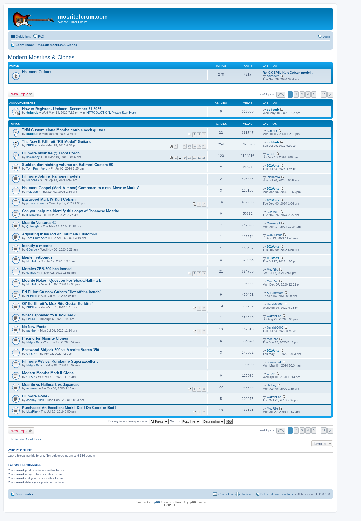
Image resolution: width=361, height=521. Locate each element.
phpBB (155, 502)
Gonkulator (274, 235)
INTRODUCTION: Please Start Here (111, 112)
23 (189, 146)
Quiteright (32, 226)
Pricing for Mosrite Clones (45, 338)
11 (194, 157)
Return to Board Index (26, 439)
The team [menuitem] (246, 494)
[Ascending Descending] (213, 421)
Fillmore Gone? (35, 396)
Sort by (175, 421)
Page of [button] (280, 95)
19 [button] (323, 94)
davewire (273, 76)
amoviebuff (274, 362)
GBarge (31, 249)
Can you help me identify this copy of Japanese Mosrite (70, 211)
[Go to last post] (281, 109)
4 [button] (308, 94)
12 (199, 157)
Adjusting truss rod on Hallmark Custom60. (60, 234)
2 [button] (296, 94)
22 (184, 146)
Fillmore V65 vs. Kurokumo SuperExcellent (60, 361)
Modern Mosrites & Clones (41, 57)
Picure (30, 319)
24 (194, 146)
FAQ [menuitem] (41, 36)
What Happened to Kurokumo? (49, 315)
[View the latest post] (281, 76)
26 (203, 146)
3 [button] (302, 94)
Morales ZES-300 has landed (47, 269)
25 (199, 146)
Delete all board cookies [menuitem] (276, 494)
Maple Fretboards (37, 257)
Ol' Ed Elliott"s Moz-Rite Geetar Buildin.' (57, 303)
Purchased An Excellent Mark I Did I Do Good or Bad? (69, 408)
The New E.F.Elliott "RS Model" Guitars (56, 141)
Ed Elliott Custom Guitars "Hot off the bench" (61, 292)
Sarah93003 (275, 292)
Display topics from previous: (128, 421)
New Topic (19, 94)
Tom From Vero (36, 168)
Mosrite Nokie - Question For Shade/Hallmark (61, 280)
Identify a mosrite (37, 246)
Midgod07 (32, 342)
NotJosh (32, 191)
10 (189, 157)
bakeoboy (33, 157)
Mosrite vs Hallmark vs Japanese (50, 384)
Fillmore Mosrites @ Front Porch (51, 153)
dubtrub (32, 112)
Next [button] (330, 95)
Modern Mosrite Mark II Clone (48, 373)
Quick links (23, 36)
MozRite (32, 261)
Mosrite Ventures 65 (39, 222)
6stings (31, 272)
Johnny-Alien (35, 400)
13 (203, 157)
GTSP (271, 154)
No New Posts (34, 327)
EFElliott (31, 145)
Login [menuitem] (326, 36)
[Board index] (33, 18)
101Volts (273, 165)
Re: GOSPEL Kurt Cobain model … (288, 72)
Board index (25, 494)
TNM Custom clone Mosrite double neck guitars (63, 130)
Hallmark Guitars (36, 72)
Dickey (271, 385)
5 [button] (314, 94)
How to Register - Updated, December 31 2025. (62, 109)
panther (272, 130)
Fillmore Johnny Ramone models (51, 176)
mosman (32, 388)
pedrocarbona (35, 203)
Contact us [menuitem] (225, 494)
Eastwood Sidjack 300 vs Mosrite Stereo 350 (60, 350)
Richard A (32, 180)
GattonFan (274, 316)
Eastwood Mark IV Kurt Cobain (49, 199)
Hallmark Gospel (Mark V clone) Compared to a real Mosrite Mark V (80, 188)
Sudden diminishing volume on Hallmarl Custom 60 (67, 165)
